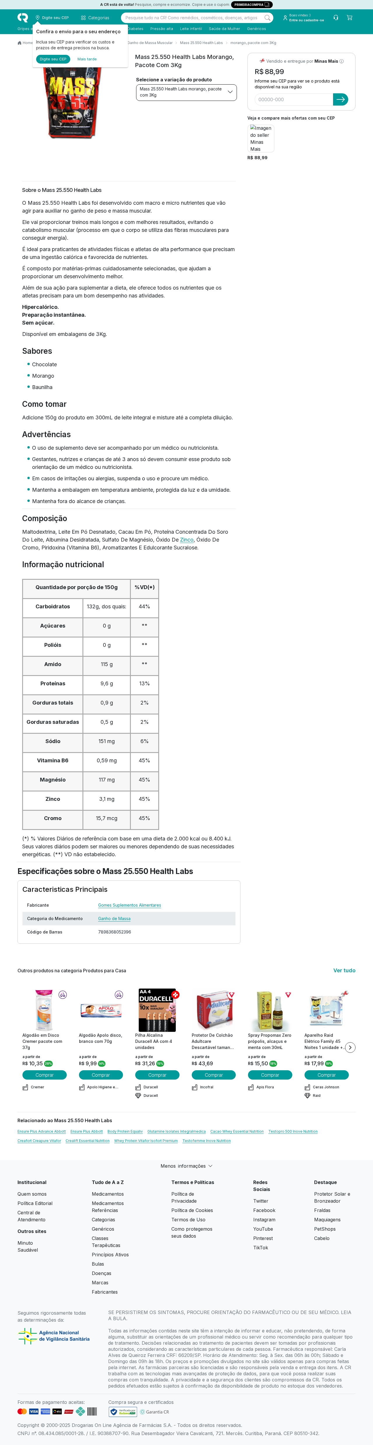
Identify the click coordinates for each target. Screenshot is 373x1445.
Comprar (45, 1075)
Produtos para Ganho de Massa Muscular (137, 43)
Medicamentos (108, 1194)
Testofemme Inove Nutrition (206, 1141)
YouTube (263, 1229)
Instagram (264, 1219)
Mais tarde (87, 59)
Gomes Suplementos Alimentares (129, 905)
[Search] (267, 18)
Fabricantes (105, 1292)
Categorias (103, 1219)
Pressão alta (161, 28)
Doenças (101, 1273)
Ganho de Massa (114, 918)
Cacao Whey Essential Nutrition (237, 1131)
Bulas (98, 1264)
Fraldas (322, 1210)
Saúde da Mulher (224, 28)
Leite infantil (191, 28)
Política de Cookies (192, 1210)
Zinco (186, 540)
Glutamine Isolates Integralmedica (176, 1131)
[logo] (22, 18)
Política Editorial (34, 1203)
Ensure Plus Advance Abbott (41, 1131)
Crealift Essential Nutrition (88, 1141)
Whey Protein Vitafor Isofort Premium (146, 1141)
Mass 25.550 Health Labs (201, 43)
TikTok (260, 1247)
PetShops (325, 1229)
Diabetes (135, 28)
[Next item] (350, 1047)
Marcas (100, 1282)
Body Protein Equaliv (125, 1131)
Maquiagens (327, 1219)
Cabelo (322, 1238)
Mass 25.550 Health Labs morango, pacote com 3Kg (181, 91)
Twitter (260, 1201)
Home (28, 43)
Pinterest (263, 1238)
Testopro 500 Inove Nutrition (293, 1131)
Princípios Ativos (110, 1254)
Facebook (264, 1210)
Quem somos (32, 1194)
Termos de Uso (188, 1219)
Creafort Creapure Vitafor (39, 1141)
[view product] (44, 1010)
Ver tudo (344, 970)
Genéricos (256, 28)
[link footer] (123, 1412)
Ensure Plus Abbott (87, 1131)
